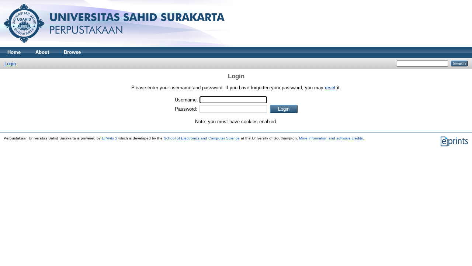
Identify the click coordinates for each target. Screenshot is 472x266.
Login (10, 63)
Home (14, 52)
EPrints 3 (109, 138)
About (42, 52)
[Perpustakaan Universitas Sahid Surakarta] (114, 45)
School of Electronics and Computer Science (202, 138)
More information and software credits (331, 138)
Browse (72, 52)
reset (330, 87)
